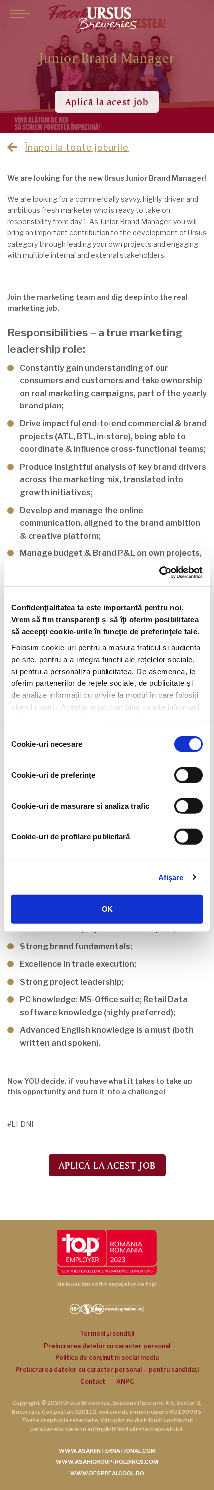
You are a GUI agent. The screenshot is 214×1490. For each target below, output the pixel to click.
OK (107, 909)
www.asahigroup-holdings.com (107, 1461)
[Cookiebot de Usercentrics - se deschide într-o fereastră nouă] (159, 572)
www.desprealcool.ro (107, 1473)
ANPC (125, 1381)
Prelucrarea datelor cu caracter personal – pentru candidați (107, 1369)
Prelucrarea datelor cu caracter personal (107, 1346)
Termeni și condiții (107, 1333)
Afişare (171, 877)
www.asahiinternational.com (107, 1450)
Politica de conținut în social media (107, 1357)
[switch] (188, 775)
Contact (92, 1381)
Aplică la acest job (107, 102)
